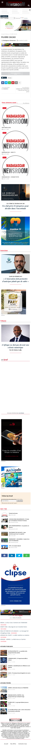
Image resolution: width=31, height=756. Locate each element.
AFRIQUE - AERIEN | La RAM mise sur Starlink (12, 639)
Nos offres (13, 743)
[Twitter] (6, 82)
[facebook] (4, 555)
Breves (7, 34)
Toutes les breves (13, 513)
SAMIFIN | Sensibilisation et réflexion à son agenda (19, 666)
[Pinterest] (12, 82)
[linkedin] (12, 555)
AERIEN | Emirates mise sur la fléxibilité (18, 687)
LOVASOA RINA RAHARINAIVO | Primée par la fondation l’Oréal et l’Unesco (19, 519)
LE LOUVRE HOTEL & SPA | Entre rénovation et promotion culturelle (19, 710)
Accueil (3, 34)
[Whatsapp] (9, 82)
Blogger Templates (13, 745)
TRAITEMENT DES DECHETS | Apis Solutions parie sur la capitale (17, 533)
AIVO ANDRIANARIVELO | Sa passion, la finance (19, 526)
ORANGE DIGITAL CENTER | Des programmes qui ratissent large (16, 695)
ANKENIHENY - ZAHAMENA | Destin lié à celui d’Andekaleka (19, 539)
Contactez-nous (22, 743)
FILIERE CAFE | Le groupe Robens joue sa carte (18, 703)
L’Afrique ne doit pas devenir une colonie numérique (15, 346)
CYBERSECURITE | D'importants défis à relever (18, 659)
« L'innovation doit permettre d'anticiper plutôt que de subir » (15, 280)
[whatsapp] (26, 555)
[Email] (16, 82)
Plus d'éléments (26, 103)
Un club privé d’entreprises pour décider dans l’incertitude (15, 207)
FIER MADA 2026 (6, 127)
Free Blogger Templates (20, 745)
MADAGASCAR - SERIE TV (8, 152)
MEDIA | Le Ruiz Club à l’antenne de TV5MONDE (13, 622)
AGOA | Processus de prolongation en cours (19, 673)
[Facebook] (2, 82)
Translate (26, 18)
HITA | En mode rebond (15, 546)
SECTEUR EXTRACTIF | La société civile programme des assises (17, 652)
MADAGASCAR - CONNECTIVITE (10, 177)
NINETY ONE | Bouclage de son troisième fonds (13, 627)
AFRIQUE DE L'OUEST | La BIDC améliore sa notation (14, 635)
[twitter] (19, 555)
